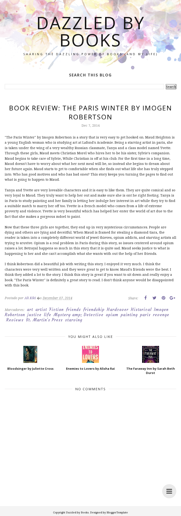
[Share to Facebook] (145, 298)
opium (112, 314)
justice (34, 314)
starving (73, 320)
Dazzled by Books (90, 31)
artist (41, 309)
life (47, 314)
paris (145, 314)
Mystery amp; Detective (78, 314)
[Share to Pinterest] (163, 298)
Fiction (56, 309)
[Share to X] (154, 298)
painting (129, 314)
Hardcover (117, 309)
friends (73, 309)
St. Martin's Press (44, 320)
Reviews (15, 320)
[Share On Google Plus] (172, 298)
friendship (93, 309)
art (30, 309)
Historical (141, 309)
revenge (161, 314)
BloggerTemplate (117, 512)
